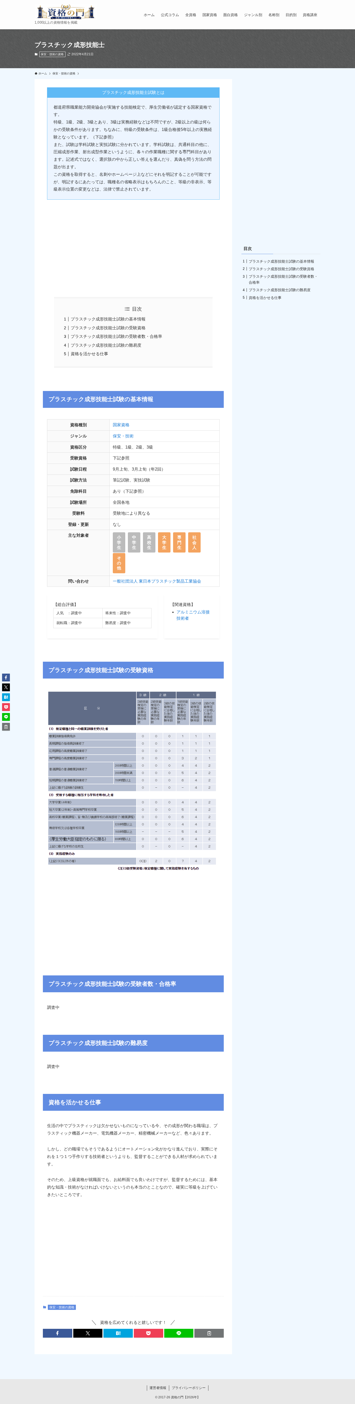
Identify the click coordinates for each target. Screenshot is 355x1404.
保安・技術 (123, 436)
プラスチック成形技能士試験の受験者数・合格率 (116, 336)
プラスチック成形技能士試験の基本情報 (108, 319)
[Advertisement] (133, 244)
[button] (57, 1333)
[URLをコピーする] (209, 1333)
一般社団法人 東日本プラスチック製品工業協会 (157, 581)
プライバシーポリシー (189, 1388)
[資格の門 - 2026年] (66, 12)
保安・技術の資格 (52, 54)
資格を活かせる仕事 (89, 354)
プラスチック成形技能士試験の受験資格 (108, 328)
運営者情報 (157, 1388)
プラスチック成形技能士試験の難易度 (106, 345)
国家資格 (121, 425)
